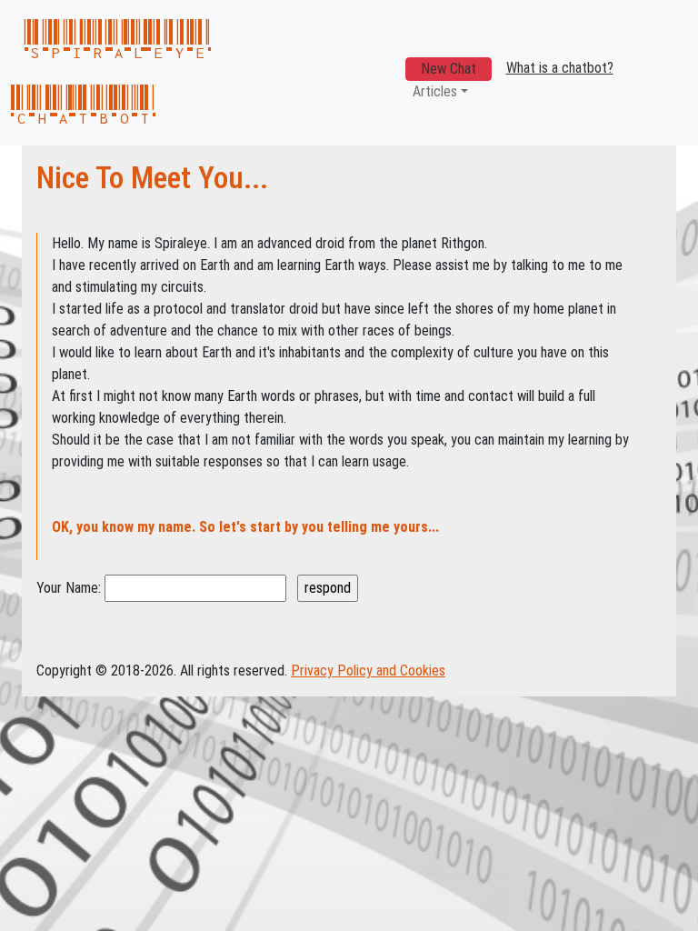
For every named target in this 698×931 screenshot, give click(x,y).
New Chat (448, 68)
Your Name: (68, 587)
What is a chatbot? (559, 67)
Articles (435, 91)
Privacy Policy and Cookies (368, 670)
